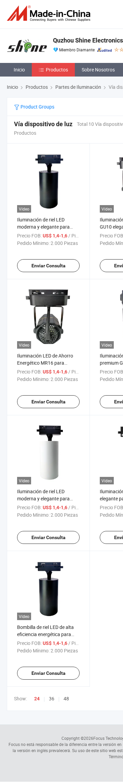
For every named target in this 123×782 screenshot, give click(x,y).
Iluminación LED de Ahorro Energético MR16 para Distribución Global (45, 362)
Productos (57, 69)
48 (66, 698)
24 (37, 698)
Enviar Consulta (48, 265)
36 (51, 698)
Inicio (19, 69)
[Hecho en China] (50, 13)
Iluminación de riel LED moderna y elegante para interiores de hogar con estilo (47, 498)
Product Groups (36, 106)
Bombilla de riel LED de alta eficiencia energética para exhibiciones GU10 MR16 (45, 634)
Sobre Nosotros (98, 69)
